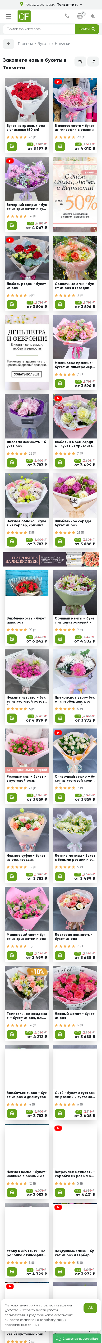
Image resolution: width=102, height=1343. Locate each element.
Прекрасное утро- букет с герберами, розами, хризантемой (75, 700)
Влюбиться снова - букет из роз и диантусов (27, 1095)
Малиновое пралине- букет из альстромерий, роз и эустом (74, 366)
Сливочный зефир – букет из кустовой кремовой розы (75, 779)
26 (31, 137)
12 (31, 1183)
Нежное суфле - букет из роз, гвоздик (26, 858)
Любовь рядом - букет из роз (26, 286)
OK (90, 1308)
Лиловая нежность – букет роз (26, 444)
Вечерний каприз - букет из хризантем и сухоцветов (27, 207)
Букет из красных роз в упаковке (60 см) (26, 128)
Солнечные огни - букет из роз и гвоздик (74, 286)
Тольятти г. (67, 5)
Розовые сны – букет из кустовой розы (26, 778)
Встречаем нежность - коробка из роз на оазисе (75, 1175)
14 (31, 216)
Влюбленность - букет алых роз (26, 620)
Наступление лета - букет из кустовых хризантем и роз (27, 1333)
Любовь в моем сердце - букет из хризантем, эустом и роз (74, 445)
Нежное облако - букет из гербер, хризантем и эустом (26, 524)
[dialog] (67, 16)
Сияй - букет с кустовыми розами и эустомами (75, 1095)
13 (31, 867)
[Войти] (93, 16)
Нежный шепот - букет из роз (75, 1016)
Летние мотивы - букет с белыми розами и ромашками (75, 858)
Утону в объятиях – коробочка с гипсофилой (26, 1254)
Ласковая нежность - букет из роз (74, 937)
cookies (34, 1305)
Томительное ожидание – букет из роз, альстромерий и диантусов (27, 1016)
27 (31, 788)
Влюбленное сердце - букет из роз (74, 523)
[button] (77, 1338)
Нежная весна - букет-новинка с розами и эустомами (27, 1175)
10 (31, 630)
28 (31, 453)
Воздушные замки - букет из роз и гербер (74, 1253)
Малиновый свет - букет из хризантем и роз (26, 937)
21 (79, 532)
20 (79, 137)
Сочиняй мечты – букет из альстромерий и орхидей (75, 621)
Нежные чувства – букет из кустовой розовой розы (27, 700)
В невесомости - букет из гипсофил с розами (75, 128)
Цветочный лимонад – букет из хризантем (75, 1332)
